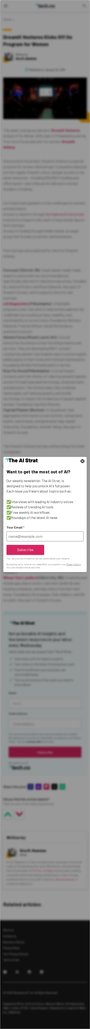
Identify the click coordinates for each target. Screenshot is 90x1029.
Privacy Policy (73, 564)
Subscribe (25, 550)
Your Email (15, 527)
